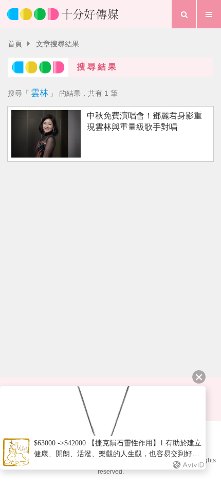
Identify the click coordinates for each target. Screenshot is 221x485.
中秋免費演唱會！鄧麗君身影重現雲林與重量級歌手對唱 (144, 121)
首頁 (15, 44)
